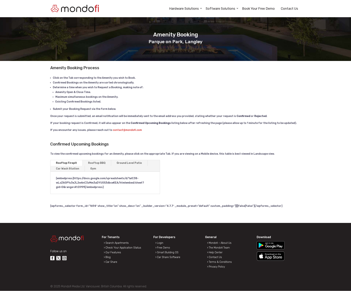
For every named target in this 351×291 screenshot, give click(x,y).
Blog (108, 257)
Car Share (111, 262)
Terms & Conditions (220, 262)
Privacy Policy (217, 266)
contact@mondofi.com (127, 130)
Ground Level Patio (129, 163)
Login (160, 243)
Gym (93, 168)
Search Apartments (117, 243)
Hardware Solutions (184, 9)
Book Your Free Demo (258, 9)
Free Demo (163, 247)
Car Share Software (168, 257)
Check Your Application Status (123, 247)
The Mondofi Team (219, 247)
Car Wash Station (67, 168)
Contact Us (289, 9)
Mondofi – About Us (220, 243)
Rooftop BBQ (96, 163)
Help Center (215, 252)
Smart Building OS (167, 252)
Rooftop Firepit (66, 163)
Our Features (113, 252)
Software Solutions (220, 9)
